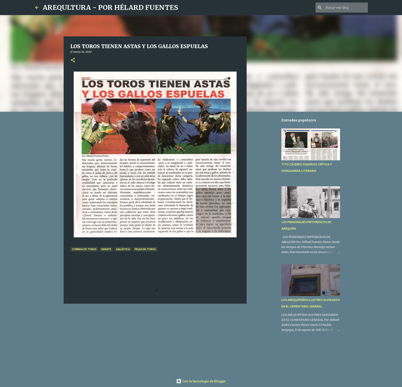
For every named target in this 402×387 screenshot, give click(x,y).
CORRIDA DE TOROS (84, 249)
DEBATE (106, 249)
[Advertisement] (155, 339)
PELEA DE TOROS (145, 249)
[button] (72, 60)
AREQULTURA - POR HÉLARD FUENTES (110, 7)
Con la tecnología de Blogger (203, 381)
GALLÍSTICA (123, 249)
